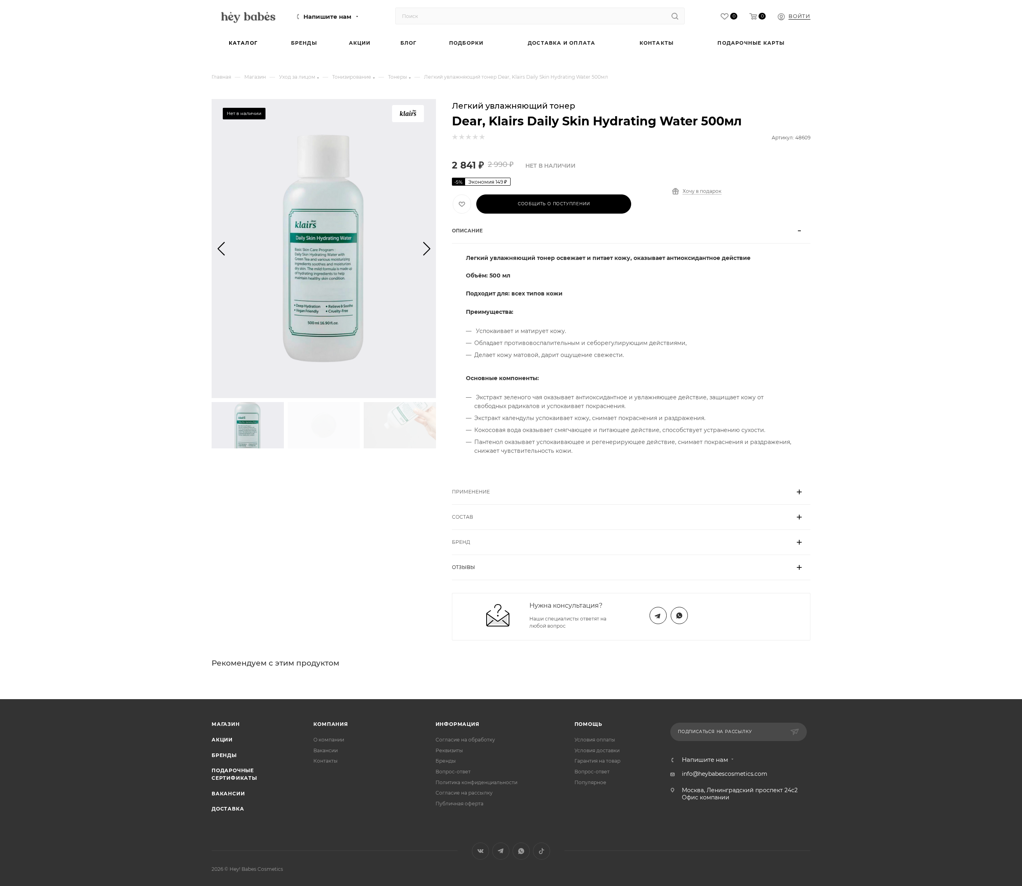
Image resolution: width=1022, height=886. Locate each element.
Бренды (224, 755)
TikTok (541, 851)
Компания (330, 724)
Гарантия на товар (597, 761)
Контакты (325, 761)
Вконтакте (480, 851)
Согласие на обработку (465, 740)
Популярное (590, 782)
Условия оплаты (594, 740)
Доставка (228, 809)
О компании (328, 740)
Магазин (226, 724)
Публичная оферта (459, 804)
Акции (222, 740)
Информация (457, 724)
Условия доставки (597, 750)
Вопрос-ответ (453, 772)
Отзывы (463, 567)
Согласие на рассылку (464, 793)
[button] (221, 248)
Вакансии (228, 794)
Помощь (588, 724)
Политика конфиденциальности (476, 782)
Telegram (658, 615)
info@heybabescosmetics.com (724, 773)
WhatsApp (679, 615)
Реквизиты (449, 750)
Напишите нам (327, 16)
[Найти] (675, 16)
